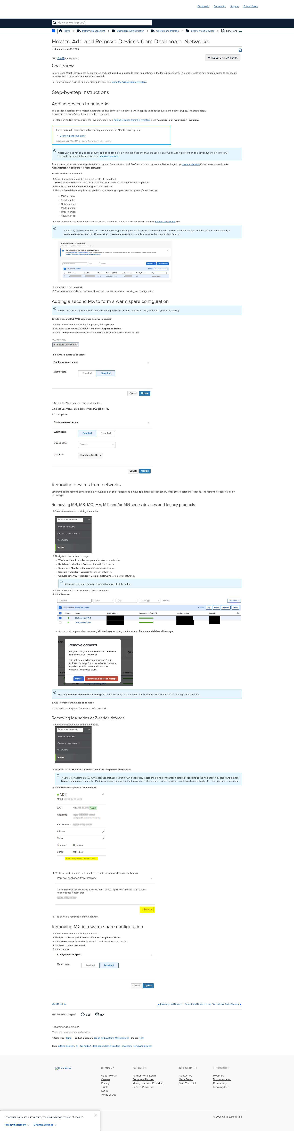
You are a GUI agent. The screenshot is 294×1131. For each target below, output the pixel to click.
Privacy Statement (15, 1124)
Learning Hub (221, 1087)
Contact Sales (250, 6)
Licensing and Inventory (72, 135)
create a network (191, 164)
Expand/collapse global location (240, 30)
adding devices (66, 1046)
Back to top (57, 1004)
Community (220, 6)
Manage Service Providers (148, 1083)
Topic (68, 1038)
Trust (104, 1087)
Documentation (222, 1079)
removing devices (143, 1046)
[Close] (95, 1115)
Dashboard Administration (130, 30)
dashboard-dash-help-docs (106, 1046)
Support (234, 6)
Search (55, 23)
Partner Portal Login (144, 1075)
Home (67, 30)
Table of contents (223, 57)
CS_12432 (85, 1046)
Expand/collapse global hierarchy (55, 31)
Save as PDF (240, 50)
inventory (127, 1046)
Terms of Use (108, 1094)
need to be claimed (165, 221)
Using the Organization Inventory (128, 82)
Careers (105, 1079)
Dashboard (203, 6)
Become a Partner (143, 1079)
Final (141, 1038)
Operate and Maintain (167, 30)
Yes (88, 1014)
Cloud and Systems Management (111, 1038)
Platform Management (93, 30)
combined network (109, 156)
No (102, 1014)
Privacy (105, 1083)
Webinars (218, 1075)
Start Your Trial (187, 1083)
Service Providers (143, 1087)
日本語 (60, 58)
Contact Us (185, 1075)
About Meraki (109, 1075)
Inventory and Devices (202, 30)
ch (77, 1046)
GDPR (104, 1091)
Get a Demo (186, 1079)
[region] (50, 1121)
